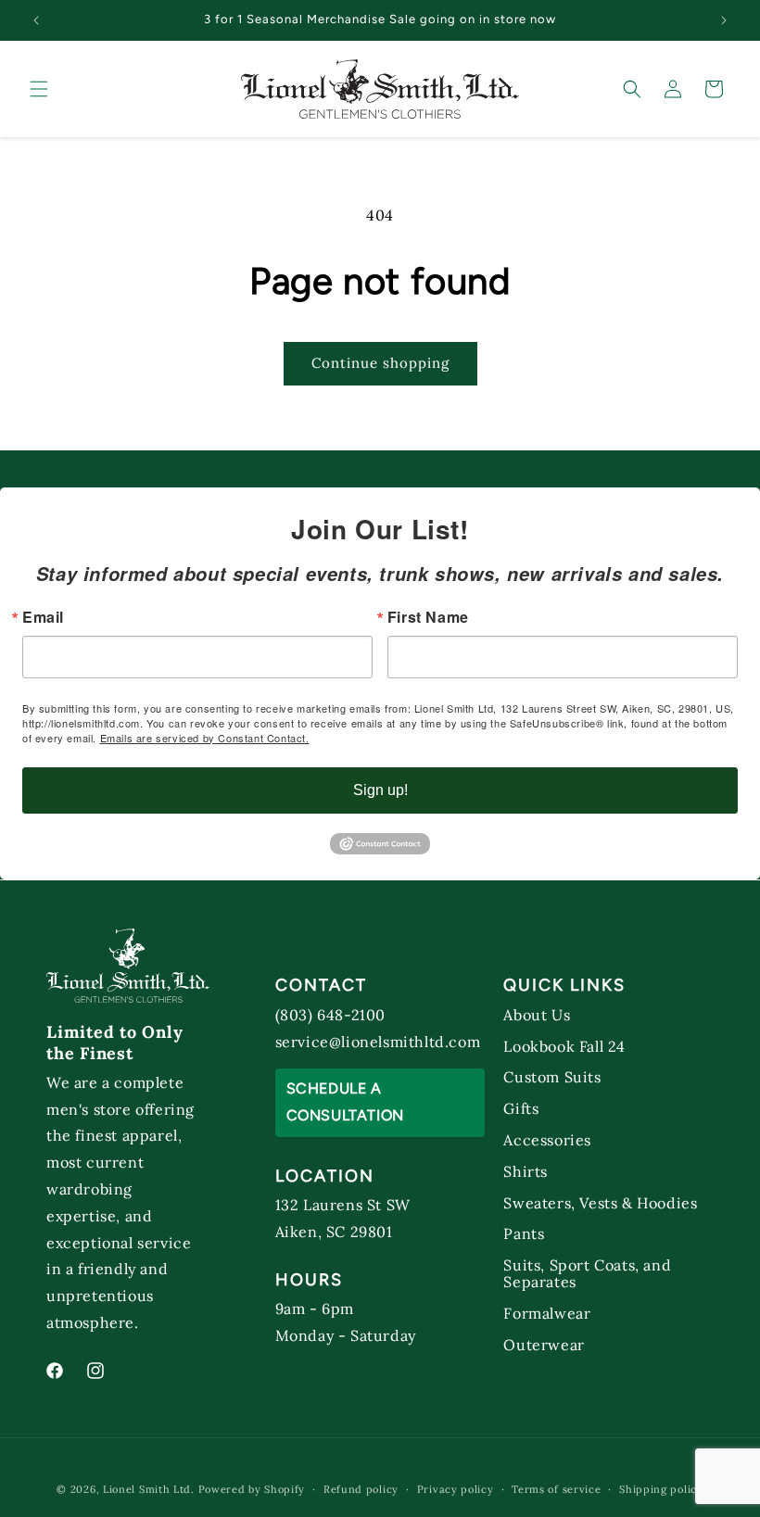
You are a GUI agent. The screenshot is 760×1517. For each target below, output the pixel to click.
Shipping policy (661, 1489)
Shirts (525, 1171)
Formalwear (546, 1312)
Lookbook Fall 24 (564, 1046)
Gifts (520, 1108)
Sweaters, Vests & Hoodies (600, 1202)
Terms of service (556, 1489)
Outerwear (543, 1344)
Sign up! (380, 790)
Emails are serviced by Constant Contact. (205, 737)
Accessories (547, 1139)
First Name (428, 617)
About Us (536, 1014)
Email (43, 617)
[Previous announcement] (36, 20)
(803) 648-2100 (330, 1014)
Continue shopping (380, 363)
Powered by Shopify (252, 1489)
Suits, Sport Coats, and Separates (587, 1273)
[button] (39, 89)
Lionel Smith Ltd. (149, 1489)
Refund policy (361, 1489)
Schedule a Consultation (345, 1102)
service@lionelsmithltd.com (378, 1041)
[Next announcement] (723, 20)
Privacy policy (455, 1489)
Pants (523, 1233)
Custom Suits (552, 1076)
